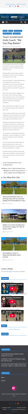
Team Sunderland (18, 30)
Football (11, 30)
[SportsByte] (3, 22)
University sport (16, 33)
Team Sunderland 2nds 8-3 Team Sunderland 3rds (12, 164)
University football (7, 33)
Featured (5, 30)
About (2, 377)
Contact (3, 380)
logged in (11, 271)
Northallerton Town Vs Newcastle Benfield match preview (12, 255)
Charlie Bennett (17, 46)
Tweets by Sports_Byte (14, 329)
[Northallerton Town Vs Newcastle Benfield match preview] (14, 238)
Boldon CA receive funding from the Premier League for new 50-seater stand (14, 227)
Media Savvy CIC (16, 394)
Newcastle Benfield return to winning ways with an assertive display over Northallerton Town (14, 199)
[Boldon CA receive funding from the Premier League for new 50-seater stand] (14, 210)
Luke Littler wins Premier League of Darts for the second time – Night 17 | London (16, 4)
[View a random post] (25, 22)
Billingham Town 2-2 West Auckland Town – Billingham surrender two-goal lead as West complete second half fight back (13, 171)
